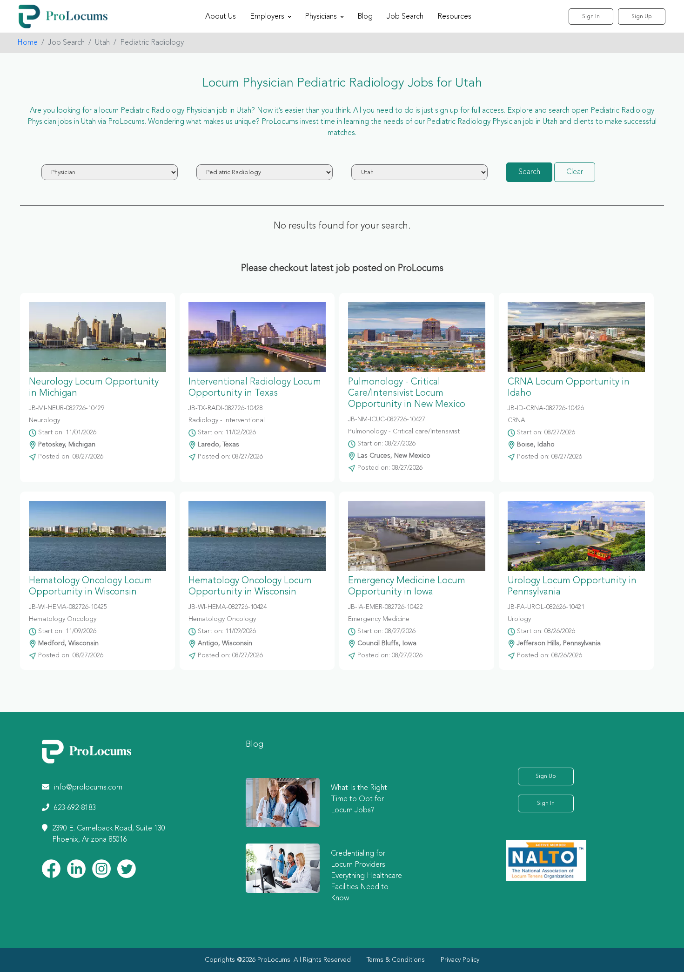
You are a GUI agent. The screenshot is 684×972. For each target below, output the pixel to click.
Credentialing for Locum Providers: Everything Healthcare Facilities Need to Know (366, 876)
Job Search (405, 16)
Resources (454, 16)
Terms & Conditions (396, 960)
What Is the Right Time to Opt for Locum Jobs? (359, 799)
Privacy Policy (460, 960)
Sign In (591, 17)
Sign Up (641, 17)
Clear (574, 172)
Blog (365, 16)
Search (529, 172)
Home (27, 43)
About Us (220, 16)
